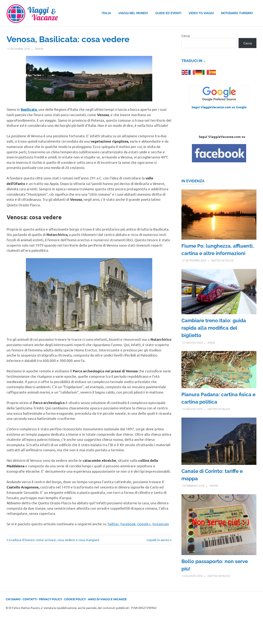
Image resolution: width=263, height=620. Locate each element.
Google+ (144, 524)
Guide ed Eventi (168, 13)
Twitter (113, 524)
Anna (211, 342)
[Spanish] (212, 72)
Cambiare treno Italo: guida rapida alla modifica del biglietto (213, 328)
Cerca (185, 35)
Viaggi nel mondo (133, 13)
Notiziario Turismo (237, 13)
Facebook (128, 524)
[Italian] (205, 72)
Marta (39, 48)
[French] (191, 72)
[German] (198, 72)
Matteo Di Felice (222, 260)
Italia (106, 13)
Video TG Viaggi (201, 13)
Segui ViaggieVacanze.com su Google (219, 107)
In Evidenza (192, 181)
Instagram (160, 524)
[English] (184, 72)
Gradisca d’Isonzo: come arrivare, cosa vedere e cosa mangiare (54, 540)
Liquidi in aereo (158, 540)
